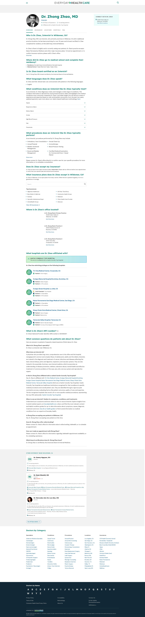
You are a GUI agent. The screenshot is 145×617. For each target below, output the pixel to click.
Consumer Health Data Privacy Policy (36, 603)
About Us (60, 603)
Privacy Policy (30, 598)
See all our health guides (47, 409)
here (78, 99)
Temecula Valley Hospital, (34, 468)
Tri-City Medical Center (52, 378)
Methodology (61, 600)
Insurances (39, 30)
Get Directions (50, 219)
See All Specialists (32, 521)
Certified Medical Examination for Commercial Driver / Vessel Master (58, 153)
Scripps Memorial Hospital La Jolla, (75, 487)
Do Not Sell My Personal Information (94, 601)
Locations (48, 30)
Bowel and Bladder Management (33, 152)
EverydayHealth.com (50, 404)
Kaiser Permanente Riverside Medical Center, (54, 487)
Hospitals (57, 30)
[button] (118, 3)
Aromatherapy (53, 144)
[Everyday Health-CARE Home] (72, 2)
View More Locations (102, 23)
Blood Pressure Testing (56, 147)
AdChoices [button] (92, 605)
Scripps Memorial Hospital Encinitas (71, 378)
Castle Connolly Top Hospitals (51, 395)
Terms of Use (29, 600)
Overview (29, 30)
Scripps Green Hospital (33, 380)
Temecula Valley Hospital (44, 383)
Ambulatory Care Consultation (37, 141)
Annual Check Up (54, 141)
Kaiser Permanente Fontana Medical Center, (39, 489)
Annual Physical (32, 144)
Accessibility (60, 598)
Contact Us (92, 598)
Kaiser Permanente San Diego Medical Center (55, 380)
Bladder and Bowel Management (33, 147)
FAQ (63, 30)
